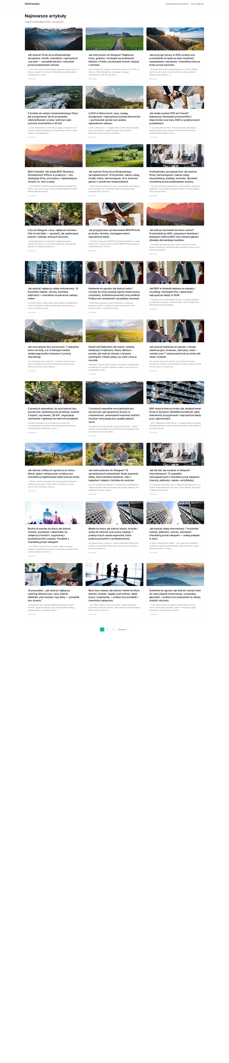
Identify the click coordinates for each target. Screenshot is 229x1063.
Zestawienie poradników (177, 4)
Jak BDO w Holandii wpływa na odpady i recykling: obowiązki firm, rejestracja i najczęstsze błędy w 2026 (172, 292)
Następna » (122, 629)
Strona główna (197, 4)
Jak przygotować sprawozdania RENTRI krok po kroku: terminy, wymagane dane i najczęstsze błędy (114, 233)
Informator (32, 3)
